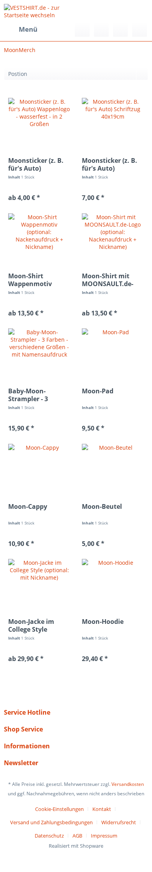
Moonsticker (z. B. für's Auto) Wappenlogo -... (36, 164)
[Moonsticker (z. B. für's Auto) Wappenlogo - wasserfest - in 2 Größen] (39, 121)
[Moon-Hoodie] (113, 582)
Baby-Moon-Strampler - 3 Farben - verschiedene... (31, 395)
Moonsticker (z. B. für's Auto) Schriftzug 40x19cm (112, 164)
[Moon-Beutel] (113, 467)
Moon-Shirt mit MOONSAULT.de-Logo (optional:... (108, 280)
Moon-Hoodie (103, 622)
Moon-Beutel (102, 507)
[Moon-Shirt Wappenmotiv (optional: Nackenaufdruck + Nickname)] (39, 236)
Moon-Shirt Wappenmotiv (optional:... (30, 280)
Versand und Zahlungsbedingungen (51, 822)
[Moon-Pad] (113, 351)
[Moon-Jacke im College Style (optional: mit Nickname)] (39, 582)
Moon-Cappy (27, 507)
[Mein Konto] (120, 29)
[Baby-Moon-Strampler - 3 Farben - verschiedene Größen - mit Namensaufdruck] (39, 351)
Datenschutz (49, 835)
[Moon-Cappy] (39, 467)
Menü (28, 29)
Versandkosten (127, 784)
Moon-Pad (97, 391)
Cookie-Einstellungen (59, 809)
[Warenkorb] (139, 29)
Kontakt (101, 809)
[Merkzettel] (101, 29)
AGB (77, 835)
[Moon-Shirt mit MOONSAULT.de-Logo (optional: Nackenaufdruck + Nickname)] (113, 236)
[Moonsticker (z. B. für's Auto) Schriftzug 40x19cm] (113, 121)
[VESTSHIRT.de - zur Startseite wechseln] (40, 11)
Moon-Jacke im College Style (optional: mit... (32, 625)
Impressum (104, 835)
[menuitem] (20, 29)
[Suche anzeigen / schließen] (82, 29)
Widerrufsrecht (118, 822)
